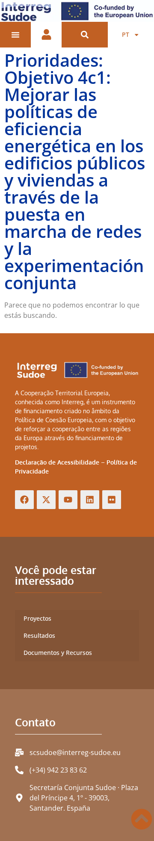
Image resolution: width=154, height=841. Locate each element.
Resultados (39, 635)
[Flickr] (111, 499)
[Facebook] (24, 499)
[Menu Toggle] (15, 34)
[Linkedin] (89, 499)
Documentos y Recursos (58, 653)
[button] (85, 35)
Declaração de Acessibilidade (57, 462)
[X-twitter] (46, 499)
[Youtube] (68, 499)
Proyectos (37, 618)
